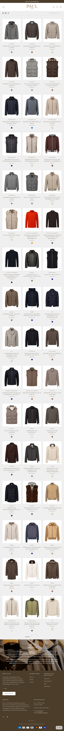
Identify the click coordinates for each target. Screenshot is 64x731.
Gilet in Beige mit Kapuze (11, 235)
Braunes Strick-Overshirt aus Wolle (52, 354)
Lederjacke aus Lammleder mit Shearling (32, 275)
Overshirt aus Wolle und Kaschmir (52, 393)
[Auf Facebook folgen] (3, 717)
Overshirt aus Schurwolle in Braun (12, 84)
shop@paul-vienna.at (42, 712)
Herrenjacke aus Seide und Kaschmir (52, 586)
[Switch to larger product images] (3, 13)
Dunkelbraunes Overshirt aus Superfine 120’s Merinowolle (52, 237)
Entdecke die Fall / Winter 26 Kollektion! (32, 1)
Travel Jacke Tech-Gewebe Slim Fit (52, 623)
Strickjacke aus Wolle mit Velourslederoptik (32, 548)
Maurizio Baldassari (11, 390)
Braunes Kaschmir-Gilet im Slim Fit (32, 393)
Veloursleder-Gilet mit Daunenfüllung (32, 508)
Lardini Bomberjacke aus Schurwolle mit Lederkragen (32, 470)
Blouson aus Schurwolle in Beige (52, 47)
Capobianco (52, 157)
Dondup (32, 272)
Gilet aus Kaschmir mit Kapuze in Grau (32, 84)
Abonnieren (9, 693)
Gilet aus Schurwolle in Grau (32, 198)
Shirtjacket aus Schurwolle (32, 431)
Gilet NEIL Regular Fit (52, 274)
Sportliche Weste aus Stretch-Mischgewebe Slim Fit (11, 624)
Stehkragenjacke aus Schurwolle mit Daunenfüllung (52, 315)
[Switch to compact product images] (8, 13)
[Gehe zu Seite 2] (36, 635)
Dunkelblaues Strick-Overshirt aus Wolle (32, 354)
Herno (11, 545)
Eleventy (11, 44)
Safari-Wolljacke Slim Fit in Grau (12, 47)
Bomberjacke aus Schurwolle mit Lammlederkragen (52, 470)
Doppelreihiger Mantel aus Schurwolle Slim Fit (11, 469)
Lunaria (12, 312)
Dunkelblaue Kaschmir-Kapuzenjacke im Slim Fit (32, 314)
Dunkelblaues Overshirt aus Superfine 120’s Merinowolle (11, 276)
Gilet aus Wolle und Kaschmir (12, 431)
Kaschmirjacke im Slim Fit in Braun (11, 314)
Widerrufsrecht (48, 681)
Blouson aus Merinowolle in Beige (52, 122)
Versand (31, 682)
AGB (45, 683)
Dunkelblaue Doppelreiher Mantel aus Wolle (11, 509)
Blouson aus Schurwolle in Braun (32, 47)
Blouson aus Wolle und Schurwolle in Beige (52, 198)
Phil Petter (32, 351)
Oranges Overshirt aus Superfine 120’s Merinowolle (32, 237)
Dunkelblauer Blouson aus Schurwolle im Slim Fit (12, 393)
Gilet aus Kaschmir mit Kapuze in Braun (52, 84)
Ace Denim (32, 44)
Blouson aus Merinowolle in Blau (32, 122)
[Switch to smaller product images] (5, 13)
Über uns (31, 677)
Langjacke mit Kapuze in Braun (11, 586)
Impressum (47, 678)
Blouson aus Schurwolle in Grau (11, 198)
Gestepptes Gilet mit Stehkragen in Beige (32, 160)
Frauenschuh (11, 119)
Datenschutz (47, 686)
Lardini (12, 466)
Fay (52, 312)
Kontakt (31, 679)
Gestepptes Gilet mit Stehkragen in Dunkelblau (12, 160)
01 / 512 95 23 (39, 711)
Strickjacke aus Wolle (32, 585)
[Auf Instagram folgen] (7, 717)
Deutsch (31, 720)
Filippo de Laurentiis (32, 233)
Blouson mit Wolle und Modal (12, 548)
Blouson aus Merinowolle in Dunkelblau (12, 122)
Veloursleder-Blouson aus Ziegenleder (52, 508)
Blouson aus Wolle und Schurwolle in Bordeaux (52, 160)
